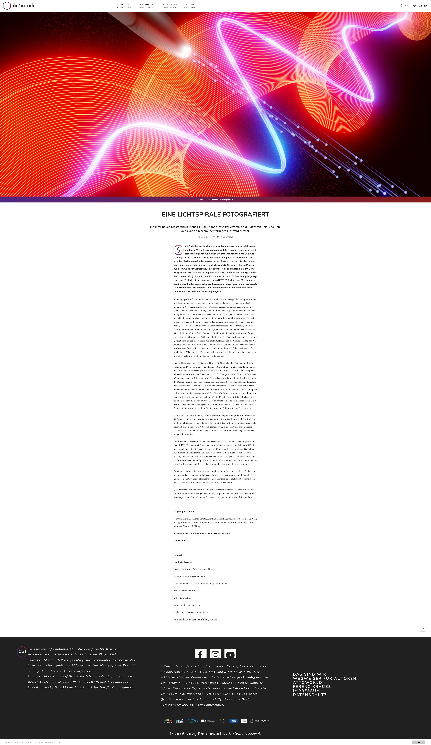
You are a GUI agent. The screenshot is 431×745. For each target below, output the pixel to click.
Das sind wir (309, 674)
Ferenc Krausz (312, 686)
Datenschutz (310, 694)
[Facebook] (201, 655)
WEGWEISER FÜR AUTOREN (325, 678)
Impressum (306, 690)
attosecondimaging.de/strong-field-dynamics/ (195, 619)
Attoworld (307, 682)
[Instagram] (215, 655)
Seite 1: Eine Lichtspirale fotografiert (215, 199)
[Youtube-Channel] (230, 655)
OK (419, 742)
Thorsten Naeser (225, 236)
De (420, 6)
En (426, 6)
